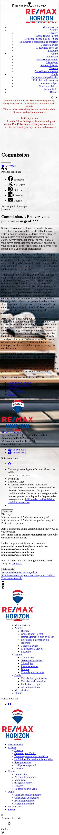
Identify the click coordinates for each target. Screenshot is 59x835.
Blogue (54, 92)
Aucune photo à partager (14, 206)
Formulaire (13, 478)
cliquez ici (17, 563)
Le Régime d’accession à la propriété (39, 41)
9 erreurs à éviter (49, 65)
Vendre (54, 53)
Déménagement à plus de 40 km (41, 38)
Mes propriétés (50, 27)
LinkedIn (18, 195)
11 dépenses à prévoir (46, 47)
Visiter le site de (19, 572)
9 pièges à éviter (49, 44)
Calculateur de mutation (45, 80)
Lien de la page (16, 481)
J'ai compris (8, 569)
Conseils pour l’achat (47, 35)
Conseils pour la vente (46, 71)
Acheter (53, 30)
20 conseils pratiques (47, 59)
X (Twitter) (19, 184)
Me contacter (51, 89)
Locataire (53, 50)
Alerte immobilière (48, 86)
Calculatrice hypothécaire (44, 77)
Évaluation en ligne (48, 83)
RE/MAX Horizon (11, 432)
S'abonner (7, 511)
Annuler (6, 209)
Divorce (53, 33)
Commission (51, 56)
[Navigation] (29, 2)
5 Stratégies (52, 62)
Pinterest (18, 190)
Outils (54, 74)
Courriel (18, 200)
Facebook (19, 179)
